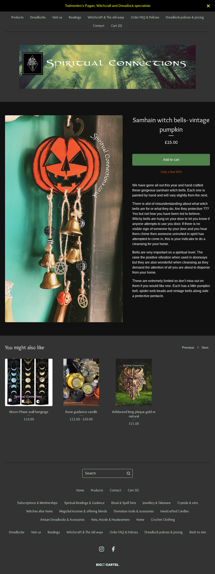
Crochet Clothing (163, 520)
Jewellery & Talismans (157, 503)
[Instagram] (102, 549)
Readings (75, 17)
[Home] (107, 67)
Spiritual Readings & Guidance (84, 503)
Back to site (197, 532)
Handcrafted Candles (174, 511)
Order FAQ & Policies (145, 17)
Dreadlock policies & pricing (185, 17)
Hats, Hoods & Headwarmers (110, 520)
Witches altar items (39, 511)
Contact (98, 26)
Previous (188, 347)
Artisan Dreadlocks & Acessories (62, 520)
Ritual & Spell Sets (123, 503)
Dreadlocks (38, 17)
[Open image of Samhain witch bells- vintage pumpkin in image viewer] (64, 218)
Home (80, 490)
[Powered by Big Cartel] (107, 565)
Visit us (57, 17)
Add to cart (171, 159)
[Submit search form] (128, 473)
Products (17, 17)
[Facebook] (113, 549)
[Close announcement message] (208, 6)
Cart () (116, 26)
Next (205, 347)
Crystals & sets (187, 503)
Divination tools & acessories (134, 511)
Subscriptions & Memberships (37, 503)
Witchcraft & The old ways (106, 17)
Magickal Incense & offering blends (83, 511)
